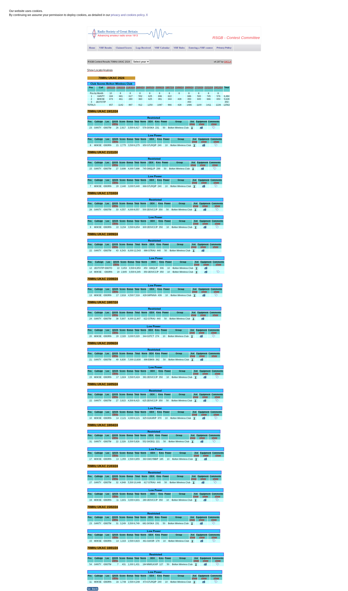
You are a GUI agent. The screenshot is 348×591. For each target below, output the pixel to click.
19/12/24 (218, 87)
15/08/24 (179, 87)
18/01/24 (111, 87)
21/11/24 (208, 87)
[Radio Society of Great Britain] (130, 38)
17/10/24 (199, 87)
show (192, 124)
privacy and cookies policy (127, 14)
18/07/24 (169, 87)
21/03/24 (130, 87)
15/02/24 (120, 87)
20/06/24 (160, 87)
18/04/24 (140, 87)
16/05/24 (150, 87)
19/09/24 (189, 87)
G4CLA (227, 62)
